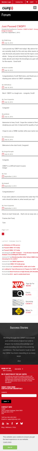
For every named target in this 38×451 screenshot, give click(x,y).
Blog (2, 427)
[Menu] (34, 7)
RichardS (5, 272)
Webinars (8, 427)
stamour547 (6, 257)
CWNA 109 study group (17, 264)
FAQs (14, 427)
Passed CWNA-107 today (12, 248)
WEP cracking (7, 370)
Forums (19, 29)
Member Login (6, 2)
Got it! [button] (10, 447)
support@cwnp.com (13, 419)
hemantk (5, 264)
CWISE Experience (18, 261)
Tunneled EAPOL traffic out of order (23, 266)
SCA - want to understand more (20, 274)
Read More (18, 369)
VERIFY (5, 401)
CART (32, 2)
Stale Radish (6, 266)
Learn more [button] (7, 442)
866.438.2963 (11, 417)
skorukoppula (6, 253)
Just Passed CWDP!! (14, 26)
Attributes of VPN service (12, 245)
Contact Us (19, 2)
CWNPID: (4, 392)
